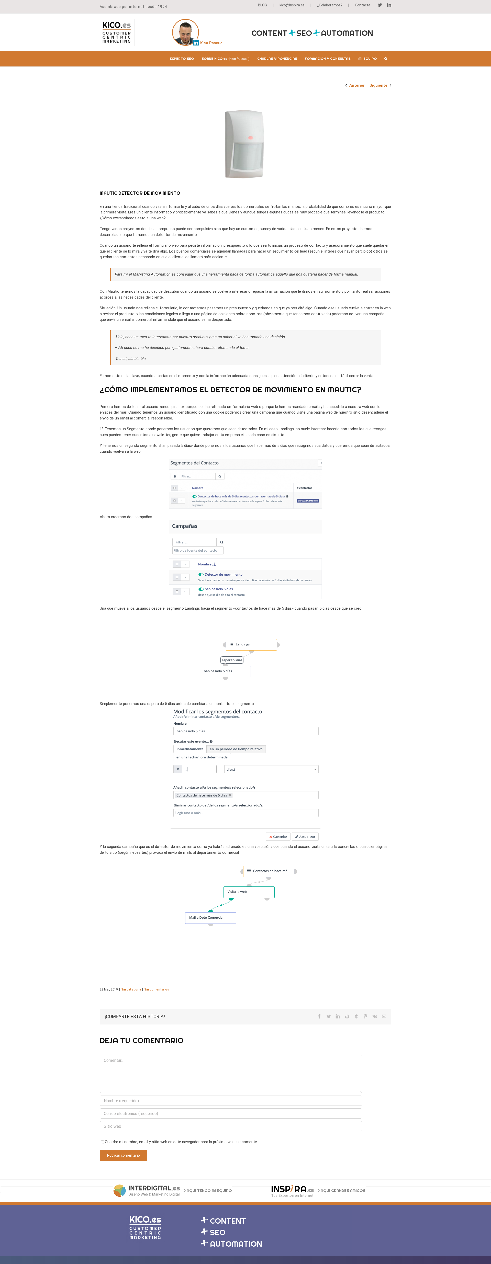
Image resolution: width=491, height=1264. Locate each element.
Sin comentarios (156, 989)
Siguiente (378, 85)
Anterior (357, 85)
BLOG (262, 5)
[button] (386, 58)
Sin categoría (131, 989)
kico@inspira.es (292, 5)
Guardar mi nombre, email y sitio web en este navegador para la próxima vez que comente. (181, 1142)
